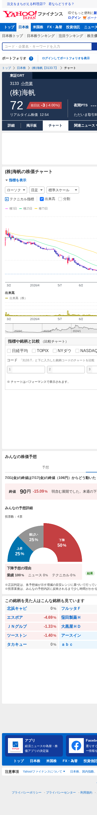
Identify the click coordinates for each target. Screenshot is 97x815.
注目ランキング (71, 36)
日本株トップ (12, 36)
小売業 (27, 83)
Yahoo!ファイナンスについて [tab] (42, 771)
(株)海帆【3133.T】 (45, 68)
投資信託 (73, 27)
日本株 (23, 27)
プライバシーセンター (61, 792)
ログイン (74, 17)
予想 (45, 467)
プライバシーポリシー (27, 792)
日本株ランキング (41, 36)
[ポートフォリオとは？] (31, 58)
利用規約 (86, 792)
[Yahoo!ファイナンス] (33, 12)
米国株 (38, 27)
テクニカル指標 (22, 199)
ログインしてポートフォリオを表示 (66, 58)
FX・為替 (54, 27)
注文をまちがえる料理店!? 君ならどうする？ (40, 4)
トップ (9, 27)
